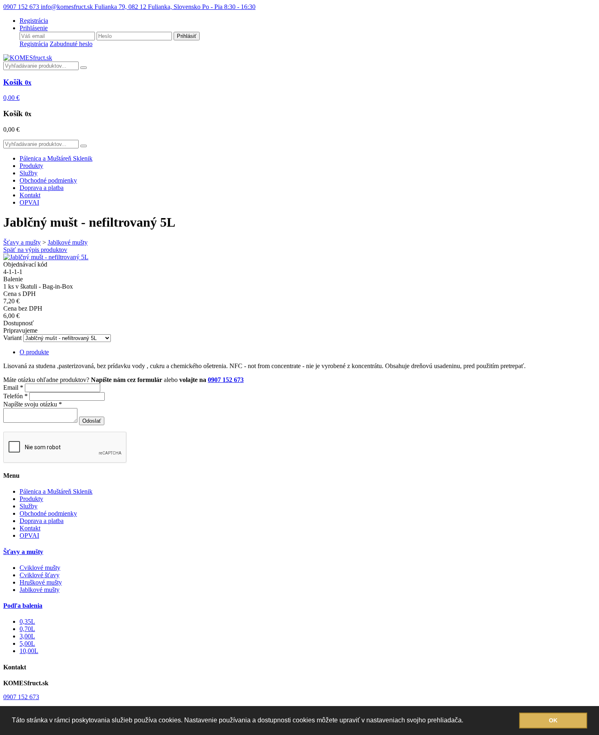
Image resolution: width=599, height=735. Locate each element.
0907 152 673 (22, 6)
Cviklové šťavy (39, 575)
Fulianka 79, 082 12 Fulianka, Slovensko (148, 6)
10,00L (29, 650)
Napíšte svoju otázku (32, 404)
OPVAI (29, 202)
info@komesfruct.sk (68, 6)
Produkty (31, 165)
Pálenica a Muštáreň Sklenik (56, 158)
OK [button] (553, 720)
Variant (12, 337)
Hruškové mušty (41, 582)
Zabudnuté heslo (71, 43)
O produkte (34, 352)
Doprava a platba (42, 187)
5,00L (27, 643)
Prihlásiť (186, 36)
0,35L (27, 621)
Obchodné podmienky (48, 180)
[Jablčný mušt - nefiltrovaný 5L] (45, 257)
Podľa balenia (22, 605)
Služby (28, 173)
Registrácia (34, 43)
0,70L (27, 628)
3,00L (27, 636)
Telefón (15, 396)
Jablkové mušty (68, 242)
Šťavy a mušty (22, 242)
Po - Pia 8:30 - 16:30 (228, 6)
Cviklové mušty (40, 567)
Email (13, 387)
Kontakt (30, 195)
